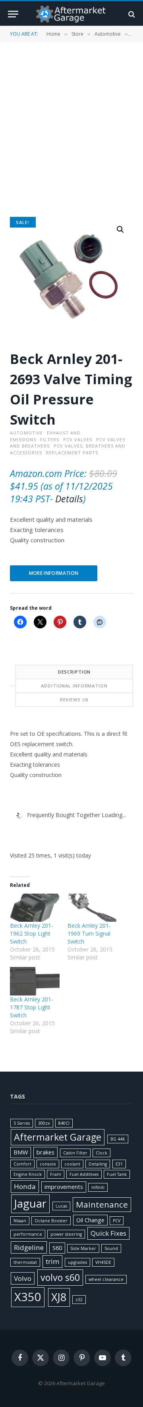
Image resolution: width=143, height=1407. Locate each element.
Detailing (98, 1164)
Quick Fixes (108, 1233)
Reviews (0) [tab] (74, 700)
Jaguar (30, 1203)
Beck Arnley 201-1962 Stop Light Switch (31, 933)
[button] (120, 229)
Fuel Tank (117, 1174)
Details (69, 498)
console (48, 1164)
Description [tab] (74, 672)
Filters (49, 439)
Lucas (61, 1206)
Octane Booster (51, 1220)
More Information (54, 573)
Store (77, 34)
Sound (111, 1248)
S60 (57, 1248)
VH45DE (103, 1262)
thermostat (25, 1262)
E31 (119, 1164)
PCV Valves (77, 439)
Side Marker (83, 1248)
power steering (66, 1234)
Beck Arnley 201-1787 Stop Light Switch (31, 1007)
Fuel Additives (84, 1174)
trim (52, 1261)
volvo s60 (60, 1277)
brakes (45, 1152)
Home (53, 34)
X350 (27, 1297)
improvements (63, 1187)
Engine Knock (28, 1174)
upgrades (77, 1262)
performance (28, 1234)
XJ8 (59, 1297)
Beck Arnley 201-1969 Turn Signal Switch (89, 933)
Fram (55, 1174)
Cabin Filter (75, 1153)
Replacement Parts (72, 453)
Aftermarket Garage (57, 1137)
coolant (72, 1164)
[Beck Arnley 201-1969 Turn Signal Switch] (92, 908)
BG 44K (117, 1139)
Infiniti (97, 1187)
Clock (101, 1153)
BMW (21, 1152)
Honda (25, 1186)
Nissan (20, 1220)
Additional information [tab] (74, 686)
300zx (44, 1123)
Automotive (108, 34)
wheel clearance (106, 1279)
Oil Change (90, 1220)
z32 (79, 1299)
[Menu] (13, 14)
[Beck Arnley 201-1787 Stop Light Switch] (35, 981)
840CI (64, 1123)
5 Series (22, 1123)
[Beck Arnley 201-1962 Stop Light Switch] (35, 908)
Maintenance (102, 1204)
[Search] (131, 14)
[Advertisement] (71, 128)
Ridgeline (29, 1247)
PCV (116, 1220)
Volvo (22, 1278)
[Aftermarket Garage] (71, 14)
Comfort (22, 1164)
